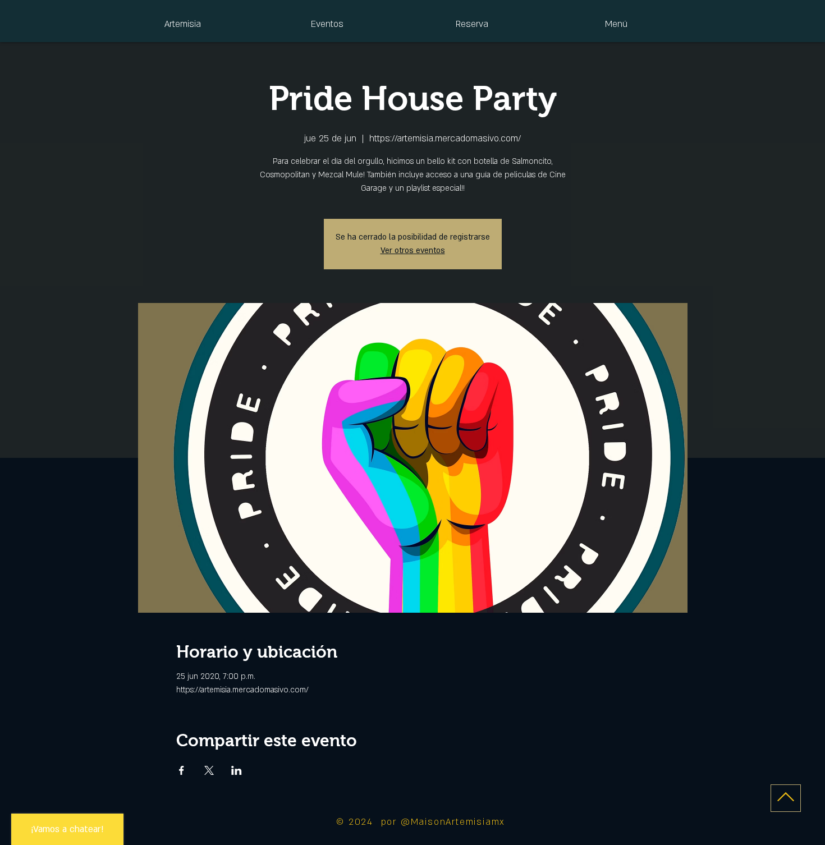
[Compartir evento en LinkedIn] (236, 770)
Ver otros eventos (413, 250)
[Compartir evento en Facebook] (181, 770)
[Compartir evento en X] (209, 770)
